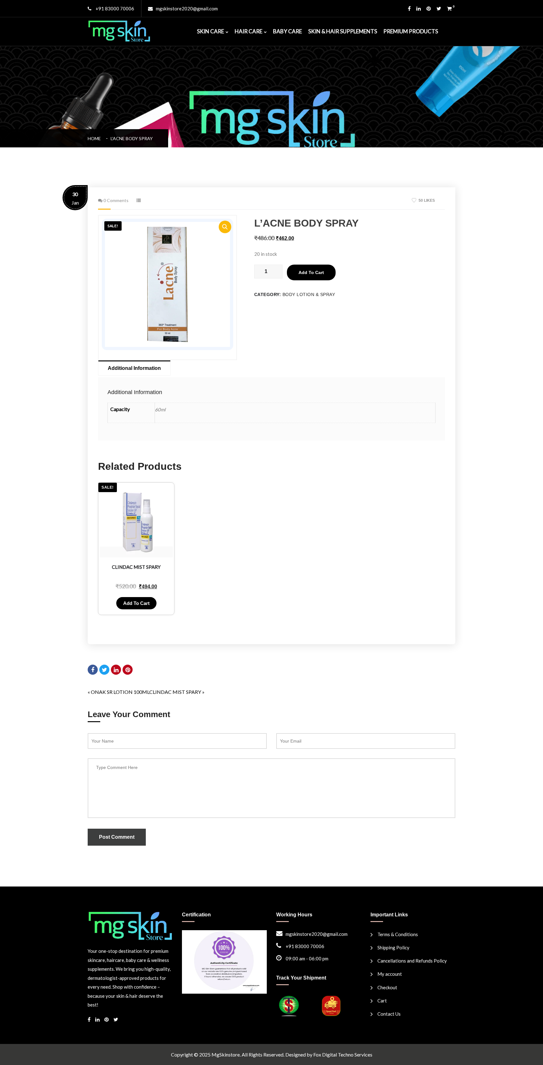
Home (95, 138)
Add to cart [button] (136, 603)
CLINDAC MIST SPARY (175, 692)
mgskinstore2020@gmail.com (187, 8)
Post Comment (116, 837)
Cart (382, 1000)
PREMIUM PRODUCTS (410, 31)
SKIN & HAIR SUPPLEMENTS (342, 31)
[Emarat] (130, 925)
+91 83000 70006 (114, 8)
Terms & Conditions (397, 934)
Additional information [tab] (134, 368)
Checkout (387, 987)
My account (389, 974)
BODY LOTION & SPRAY (308, 294)
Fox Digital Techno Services (342, 1054)
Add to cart (311, 272)
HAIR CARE (248, 31)
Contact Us (389, 1014)
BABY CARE (287, 31)
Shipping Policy (393, 947)
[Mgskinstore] (119, 30)
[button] (225, 227)
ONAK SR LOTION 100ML (120, 692)
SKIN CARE (210, 31)
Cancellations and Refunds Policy (412, 960)
